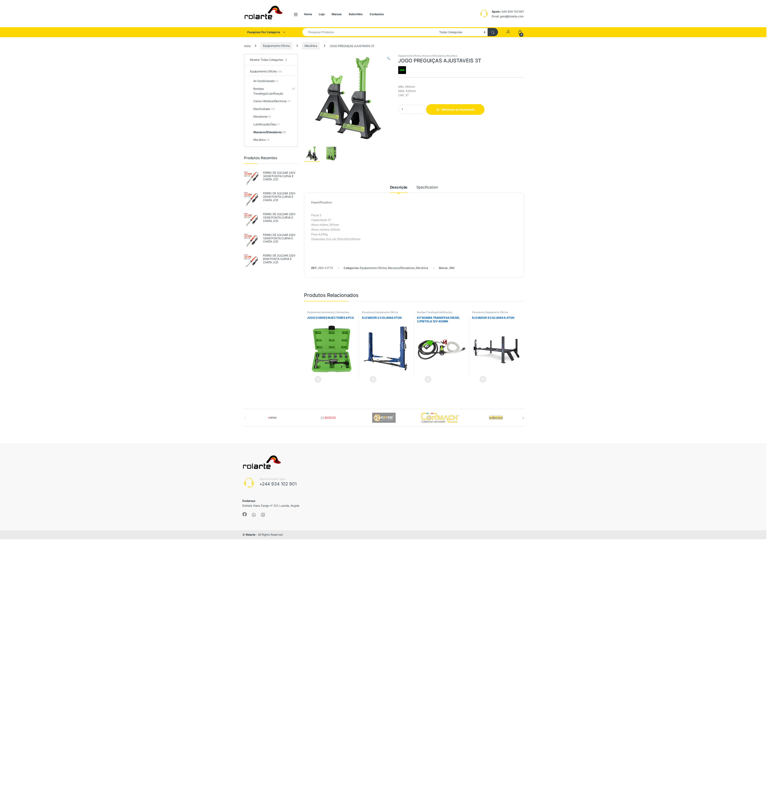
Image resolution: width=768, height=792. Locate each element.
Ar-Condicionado (265, 81)
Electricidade (264, 109)
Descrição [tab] (399, 187)
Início (247, 45)
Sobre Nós (356, 14)
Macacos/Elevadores (433, 55)
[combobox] (369, 32)
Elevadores (368, 312)
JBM (451, 268)
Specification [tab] (427, 187)
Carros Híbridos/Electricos (271, 101)
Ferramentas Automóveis (320, 312)
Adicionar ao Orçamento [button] (314, 379)
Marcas (337, 14)
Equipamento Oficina (276, 45)
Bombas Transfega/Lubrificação (434, 312)
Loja (321, 14)
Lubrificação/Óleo (266, 124)
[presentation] (523, 418)
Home (308, 14)
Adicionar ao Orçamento (458, 109)
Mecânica (311, 45)
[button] (388, 58)
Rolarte (250, 534)
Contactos (377, 14)
